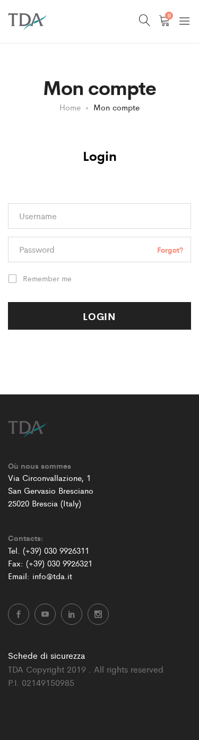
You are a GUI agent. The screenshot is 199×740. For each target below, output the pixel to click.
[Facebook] (18, 614)
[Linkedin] (71, 614)
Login (100, 155)
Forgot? (170, 249)
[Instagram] (98, 614)
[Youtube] (45, 614)
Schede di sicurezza (46, 655)
